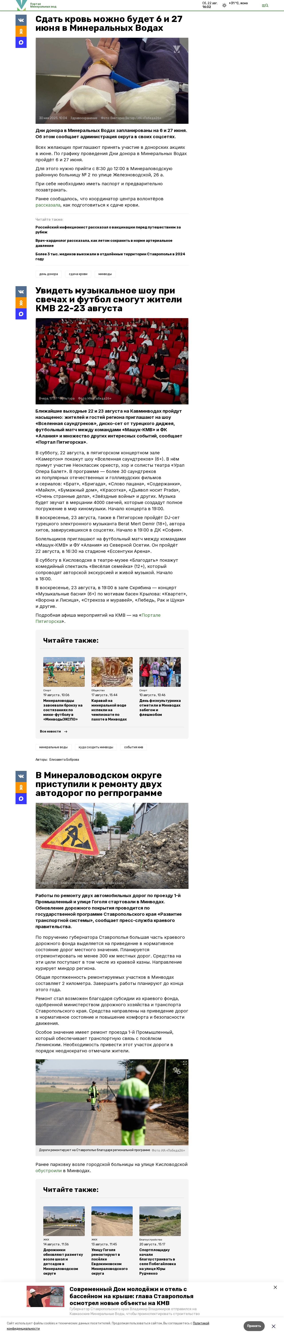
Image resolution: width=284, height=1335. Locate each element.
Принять (254, 1326)
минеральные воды (53, 747)
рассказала (48, 205)
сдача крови (78, 274)
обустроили (49, 1170)
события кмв (133, 747)
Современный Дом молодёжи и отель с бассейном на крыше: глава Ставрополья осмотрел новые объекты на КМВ (131, 1296)
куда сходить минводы (96, 747)
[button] (45, 1296)
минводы (105, 274)
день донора (48, 274)
